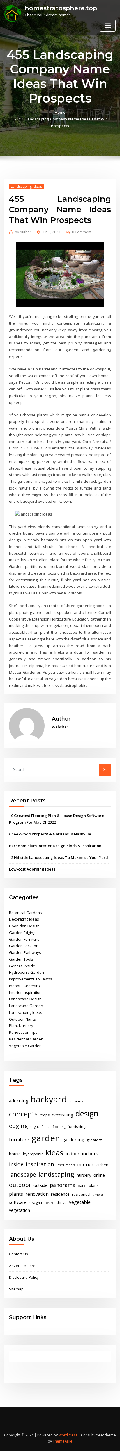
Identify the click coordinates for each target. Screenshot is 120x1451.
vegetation (19, 1210)
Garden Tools (21, 959)
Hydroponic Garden (26, 972)
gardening (73, 1140)
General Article (22, 966)
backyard (49, 1099)
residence (60, 1194)
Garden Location (23, 945)
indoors (90, 1154)
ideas (54, 1152)
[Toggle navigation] (108, 26)
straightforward (41, 1202)
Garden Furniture (24, 939)
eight (34, 1126)
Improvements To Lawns (30, 979)
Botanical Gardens (25, 912)
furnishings (77, 1126)
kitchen (102, 1164)
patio (82, 1185)
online (99, 1175)
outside (40, 1185)
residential (81, 1194)
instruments (66, 1165)
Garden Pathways (25, 952)
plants (16, 1194)
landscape (22, 1174)
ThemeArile (63, 1441)
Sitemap (16, 1289)
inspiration (40, 1164)
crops (45, 1115)
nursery (84, 1175)
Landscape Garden (26, 1005)
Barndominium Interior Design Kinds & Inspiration (55, 845)
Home (60, 112)
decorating (62, 1115)
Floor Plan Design (24, 925)
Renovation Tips (23, 1032)
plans (94, 1185)
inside (16, 1164)
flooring (59, 1126)
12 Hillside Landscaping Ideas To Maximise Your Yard (58, 857)
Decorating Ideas (24, 919)
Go (105, 769)
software (18, 1202)
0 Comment (81, 232)
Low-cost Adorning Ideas (32, 869)
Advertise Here (22, 1265)
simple (98, 1194)
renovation (37, 1194)
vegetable (80, 1202)
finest (45, 1126)
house (15, 1154)
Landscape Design (25, 999)
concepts (23, 1114)
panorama (62, 1184)
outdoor (20, 1185)
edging (18, 1126)
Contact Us (18, 1254)
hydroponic (33, 1154)
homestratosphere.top (61, 8)
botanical (76, 1101)
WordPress (68, 1435)
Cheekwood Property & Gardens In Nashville (50, 834)
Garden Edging (22, 932)
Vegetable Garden (25, 1045)
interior (85, 1164)
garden (45, 1138)
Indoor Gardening (24, 985)
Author (23, 232)
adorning (18, 1101)
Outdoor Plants (22, 1019)
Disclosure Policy (24, 1277)
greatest (94, 1139)
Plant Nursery (21, 1025)
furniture (19, 1139)
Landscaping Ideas (26, 186)
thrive (62, 1202)
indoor (73, 1153)
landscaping (56, 1174)
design (86, 1113)
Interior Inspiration (25, 992)
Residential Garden (26, 1039)
